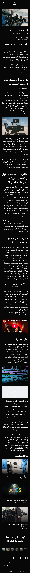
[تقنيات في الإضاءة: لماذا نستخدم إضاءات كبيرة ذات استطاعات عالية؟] (15, 466)
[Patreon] (16, 558)
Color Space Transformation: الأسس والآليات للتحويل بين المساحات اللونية (17, 501)
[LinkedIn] (13, 558)
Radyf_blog (13, 541)
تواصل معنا (4, 563)
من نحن (21, 563)
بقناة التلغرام (19, 447)
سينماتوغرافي (26, 39)
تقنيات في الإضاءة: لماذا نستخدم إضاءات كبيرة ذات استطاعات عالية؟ (16, 477)
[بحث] (3, 2)
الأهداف (10, 563)
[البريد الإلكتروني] (11, 558)
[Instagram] (23, 558)
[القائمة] (26, 2)
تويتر (21, 445)
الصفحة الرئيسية (5, 565)
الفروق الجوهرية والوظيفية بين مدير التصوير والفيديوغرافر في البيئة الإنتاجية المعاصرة (18, 525)
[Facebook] (27, 558)
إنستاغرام (16, 445)
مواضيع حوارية (20, 39)
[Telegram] (18, 558)
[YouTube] (20, 558)
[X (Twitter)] (25, 558)
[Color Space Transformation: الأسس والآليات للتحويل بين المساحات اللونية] (15, 490)
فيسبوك (25, 445)
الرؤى (16, 563)
